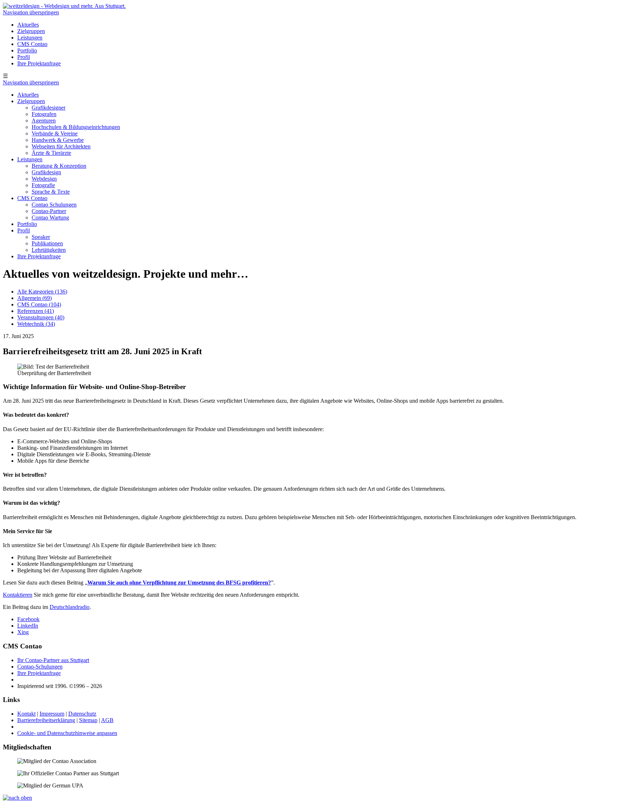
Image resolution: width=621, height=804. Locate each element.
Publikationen (47, 243)
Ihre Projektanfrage (39, 63)
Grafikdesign (46, 172)
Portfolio (27, 50)
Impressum (52, 714)
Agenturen (44, 120)
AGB (107, 720)
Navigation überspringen (31, 12)
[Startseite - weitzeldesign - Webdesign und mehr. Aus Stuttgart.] (64, 6)
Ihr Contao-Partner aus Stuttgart (53, 660)
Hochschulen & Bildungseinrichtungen (76, 127)
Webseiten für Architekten (61, 146)
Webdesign (44, 179)
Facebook (28, 619)
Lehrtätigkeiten (49, 250)
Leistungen (29, 37)
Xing (23, 632)
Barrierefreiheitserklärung (46, 720)
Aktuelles (28, 25)
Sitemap (88, 720)
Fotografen (44, 114)
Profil (23, 57)
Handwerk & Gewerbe (58, 140)
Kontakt (26, 714)
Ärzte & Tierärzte (51, 153)
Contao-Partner (49, 211)
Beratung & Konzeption (59, 166)
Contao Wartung (50, 217)
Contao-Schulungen (40, 667)
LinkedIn (27, 626)
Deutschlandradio (69, 607)
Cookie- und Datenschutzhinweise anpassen (67, 733)
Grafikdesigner (48, 108)
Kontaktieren (17, 595)
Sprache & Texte (51, 192)
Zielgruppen (31, 31)
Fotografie (43, 185)
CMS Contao (32, 44)
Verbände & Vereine (55, 133)
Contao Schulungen (54, 205)
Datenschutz (82, 714)
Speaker (41, 237)
